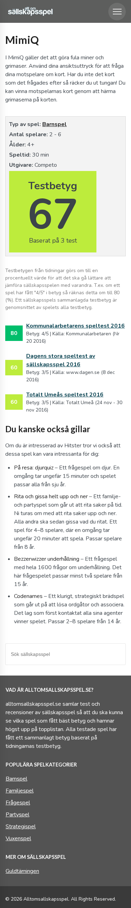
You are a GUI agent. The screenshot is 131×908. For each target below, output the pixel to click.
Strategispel (21, 826)
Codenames (28, 596)
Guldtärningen (22, 871)
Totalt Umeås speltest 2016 (64, 395)
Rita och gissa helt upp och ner (51, 496)
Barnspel (54, 124)
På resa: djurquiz (33, 468)
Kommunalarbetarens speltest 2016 (75, 326)
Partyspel (17, 814)
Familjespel (20, 791)
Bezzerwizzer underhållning (46, 559)
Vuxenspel (18, 838)
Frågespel (18, 803)
